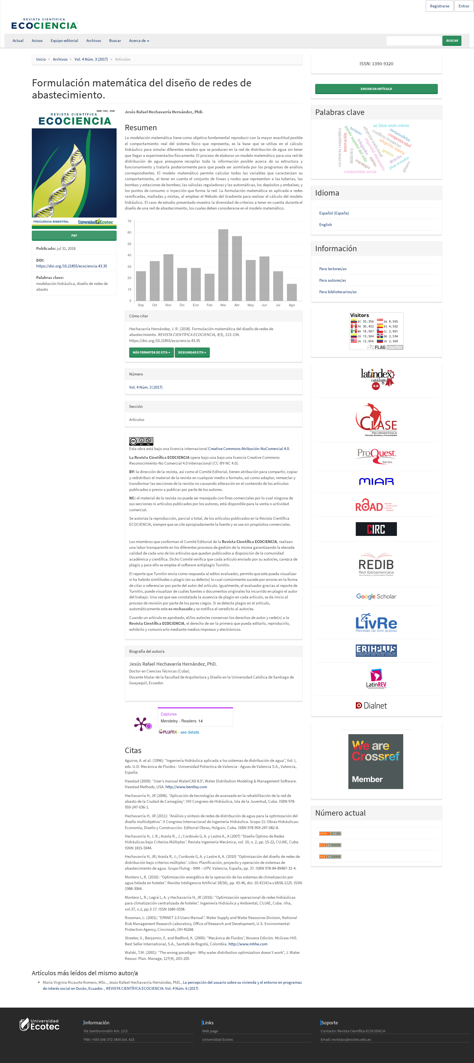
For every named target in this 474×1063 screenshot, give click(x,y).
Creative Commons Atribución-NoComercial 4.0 (248, 448)
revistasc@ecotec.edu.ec (351, 1039)
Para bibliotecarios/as (338, 291)
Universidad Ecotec (217, 1039)
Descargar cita (191, 352)
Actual (18, 40)
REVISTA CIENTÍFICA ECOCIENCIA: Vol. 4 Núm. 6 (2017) (152, 988)
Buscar (115, 40)
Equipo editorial (64, 40)
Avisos (37, 40)
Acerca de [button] (137, 40)
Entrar (464, 6)
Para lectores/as (332, 268)
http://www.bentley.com (186, 786)
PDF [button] (74, 235)
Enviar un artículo (376, 89)
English (325, 224)
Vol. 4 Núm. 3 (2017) (91, 59)
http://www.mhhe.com (247, 943)
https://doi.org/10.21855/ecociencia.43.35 (71, 265)
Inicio (41, 59)
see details (189, 732)
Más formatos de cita (150, 352)
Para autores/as (332, 280)
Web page (210, 1030)
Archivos (93, 40)
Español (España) (334, 213)
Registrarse (439, 6)
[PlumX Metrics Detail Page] (141, 723)
